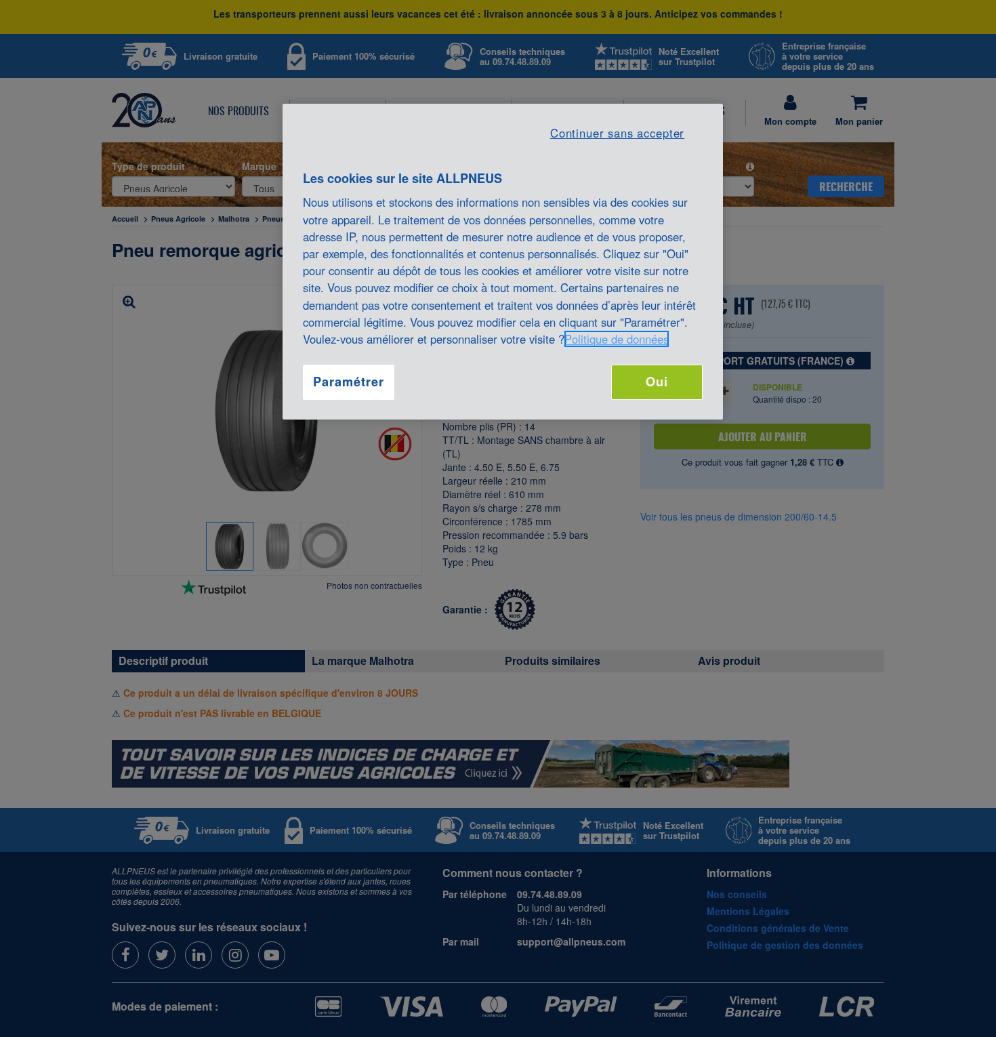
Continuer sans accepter (617, 133)
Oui (657, 381)
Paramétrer (348, 381)
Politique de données (616, 339)
